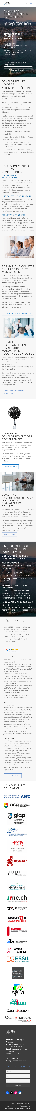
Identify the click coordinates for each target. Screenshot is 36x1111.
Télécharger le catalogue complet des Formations (18, 71)
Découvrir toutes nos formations (17, 313)
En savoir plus (9, 534)
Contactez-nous (10, 466)
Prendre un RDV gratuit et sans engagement (15, 63)
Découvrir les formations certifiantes (14, 392)
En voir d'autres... (13, 775)
